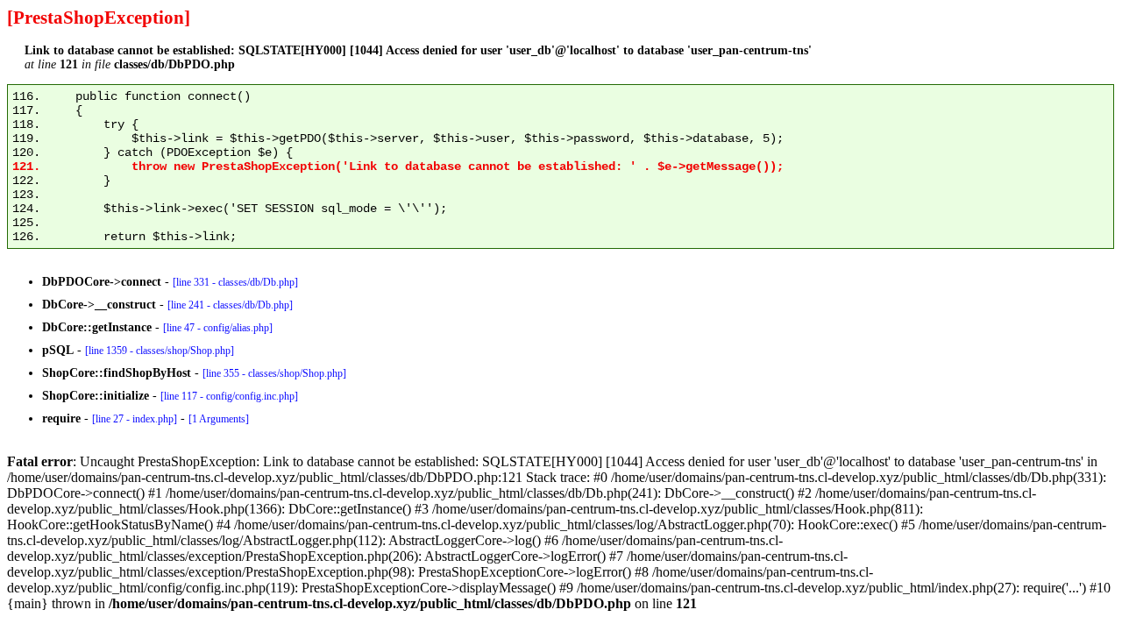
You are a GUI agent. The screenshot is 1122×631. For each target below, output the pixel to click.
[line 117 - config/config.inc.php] (229, 396)
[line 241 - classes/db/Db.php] (230, 305)
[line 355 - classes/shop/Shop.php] (274, 373)
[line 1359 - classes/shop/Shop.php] (159, 350)
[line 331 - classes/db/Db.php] (235, 282)
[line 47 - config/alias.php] (218, 328)
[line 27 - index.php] (134, 419)
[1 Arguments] (218, 419)
